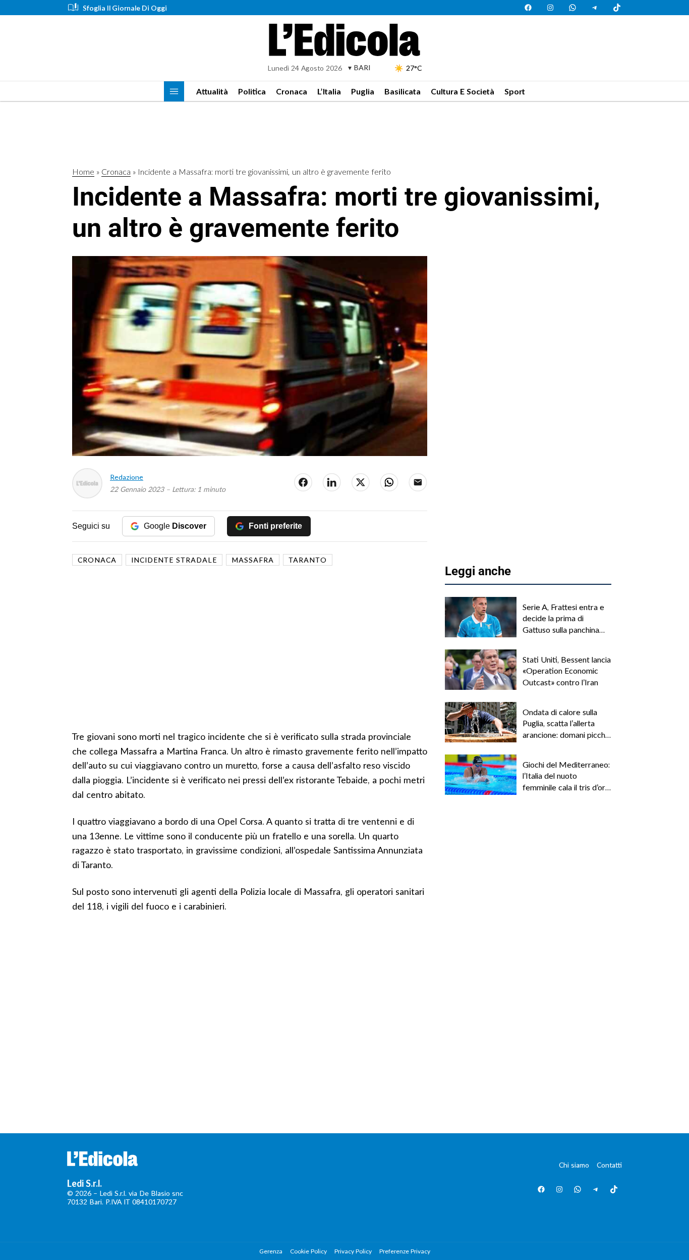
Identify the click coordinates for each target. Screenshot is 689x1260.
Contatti (609, 1165)
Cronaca (291, 91)
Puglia (362, 91)
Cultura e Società (462, 91)
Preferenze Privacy (404, 1251)
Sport (514, 91)
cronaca (97, 560)
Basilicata (402, 91)
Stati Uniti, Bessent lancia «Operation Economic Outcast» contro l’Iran (567, 670)
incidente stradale (174, 560)
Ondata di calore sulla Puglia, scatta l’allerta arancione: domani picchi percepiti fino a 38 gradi (565, 723)
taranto (308, 560)
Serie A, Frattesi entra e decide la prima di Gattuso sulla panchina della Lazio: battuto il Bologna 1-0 (563, 618)
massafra (253, 560)
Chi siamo (574, 1165)
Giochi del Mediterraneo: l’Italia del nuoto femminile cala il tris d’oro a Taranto (566, 776)
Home (83, 171)
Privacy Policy (353, 1251)
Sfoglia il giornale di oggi (125, 8)
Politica (252, 91)
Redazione (126, 477)
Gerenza (270, 1251)
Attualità (212, 91)
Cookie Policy (308, 1251)
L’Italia (329, 91)
